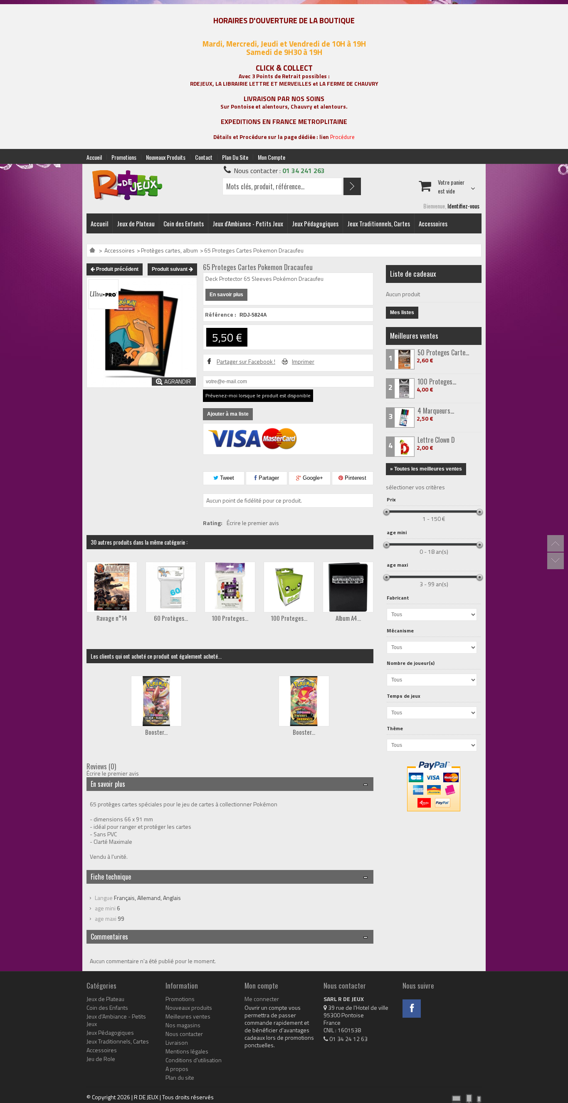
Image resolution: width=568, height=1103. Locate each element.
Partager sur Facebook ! (246, 361)
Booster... (156, 732)
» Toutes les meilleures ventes (426, 469)
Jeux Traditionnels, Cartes (378, 223)
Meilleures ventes (414, 335)
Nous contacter (184, 1034)
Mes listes (402, 312)
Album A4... (348, 618)
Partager (268, 478)
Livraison (176, 1042)
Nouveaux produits (165, 157)
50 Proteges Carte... (443, 352)
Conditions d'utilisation (193, 1060)
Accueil (94, 157)
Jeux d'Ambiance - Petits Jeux (247, 223)
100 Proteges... (230, 618)
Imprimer (303, 361)
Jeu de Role (100, 1059)
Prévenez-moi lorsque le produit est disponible (258, 395)
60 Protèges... (171, 618)
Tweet (226, 478)
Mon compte (271, 157)
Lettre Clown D (436, 440)
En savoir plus (226, 294)
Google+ (312, 478)
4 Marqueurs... (435, 411)
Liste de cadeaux (413, 273)
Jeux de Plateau (136, 223)
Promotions (123, 157)
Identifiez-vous (463, 205)
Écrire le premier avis (253, 523)
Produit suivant (170, 269)
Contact (203, 157)
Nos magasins (182, 1025)
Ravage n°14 (111, 618)
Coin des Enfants (183, 223)
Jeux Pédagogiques (315, 223)
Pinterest (354, 478)
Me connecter (261, 999)
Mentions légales (186, 1051)
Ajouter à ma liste (228, 414)
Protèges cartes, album (169, 250)
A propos (176, 1069)
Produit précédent (116, 269)
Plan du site (235, 157)
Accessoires (433, 223)
